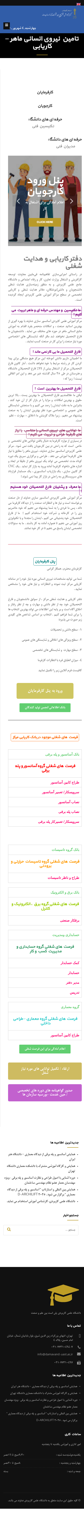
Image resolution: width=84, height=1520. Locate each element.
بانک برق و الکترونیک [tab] (65, 892)
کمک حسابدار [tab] (70, 963)
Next (18, 200)
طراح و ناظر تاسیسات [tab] (63, 878)
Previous (71, 200)
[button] (45, 691)
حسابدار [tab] (73, 973)
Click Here (45, 222)
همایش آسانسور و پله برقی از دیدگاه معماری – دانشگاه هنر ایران (44, 1386)
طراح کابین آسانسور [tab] (65, 782)
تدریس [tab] (74, 992)
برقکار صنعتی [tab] (69, 920)
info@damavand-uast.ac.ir (55, 1354)
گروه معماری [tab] (70, 1007)
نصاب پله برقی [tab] (68, 812)
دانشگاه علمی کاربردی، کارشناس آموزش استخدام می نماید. (41, 1201)
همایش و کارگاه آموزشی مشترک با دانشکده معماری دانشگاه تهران (43, 1393)
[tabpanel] (45, 768)
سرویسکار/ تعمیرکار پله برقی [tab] (58, 822)
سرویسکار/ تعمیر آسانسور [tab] (60, 792)
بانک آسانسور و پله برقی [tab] (62, 754)
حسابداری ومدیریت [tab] (65, 935)
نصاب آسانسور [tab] (68, 802)
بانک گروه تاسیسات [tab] (65, 850)
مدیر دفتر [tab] (72, 982)
